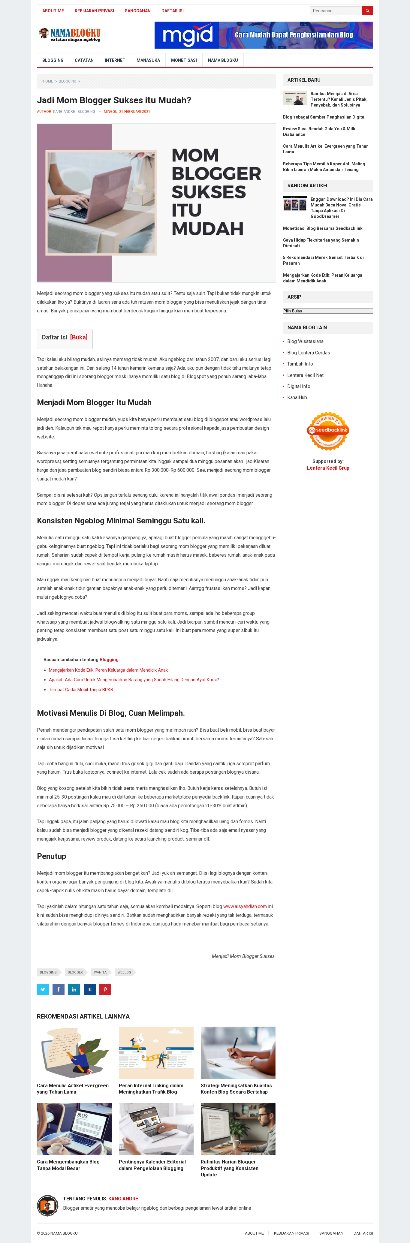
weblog (124, 972)
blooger (75, 972)
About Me (53, 10)
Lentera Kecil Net (305, 375)
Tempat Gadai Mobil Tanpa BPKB (81, 689)
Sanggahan (138, 10)
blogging (48, 972)
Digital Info (298, 386)
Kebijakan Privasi (94, 10)
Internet (115, 60)
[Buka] (79, 337)
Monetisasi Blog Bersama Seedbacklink (323, 228)
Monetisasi (184, 60)
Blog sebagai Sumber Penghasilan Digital (324, 117)
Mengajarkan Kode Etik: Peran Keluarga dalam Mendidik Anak (108, 670)
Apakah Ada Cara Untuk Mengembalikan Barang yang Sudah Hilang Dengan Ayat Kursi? (134, 679)
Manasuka (148, 60)
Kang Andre (64, 112)
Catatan (84, 60)
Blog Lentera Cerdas (308, 353)
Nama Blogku (223, 60)
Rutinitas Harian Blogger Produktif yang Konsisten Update (229, 1168)
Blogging (53, 60)
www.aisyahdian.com (245, 906)
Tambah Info (300, 364)
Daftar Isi (172, 10)
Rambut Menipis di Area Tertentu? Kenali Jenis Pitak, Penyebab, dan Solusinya (339, 99)
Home (48, 81)
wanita (100, 972)
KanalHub (297, 397)
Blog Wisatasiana (305, 341)
